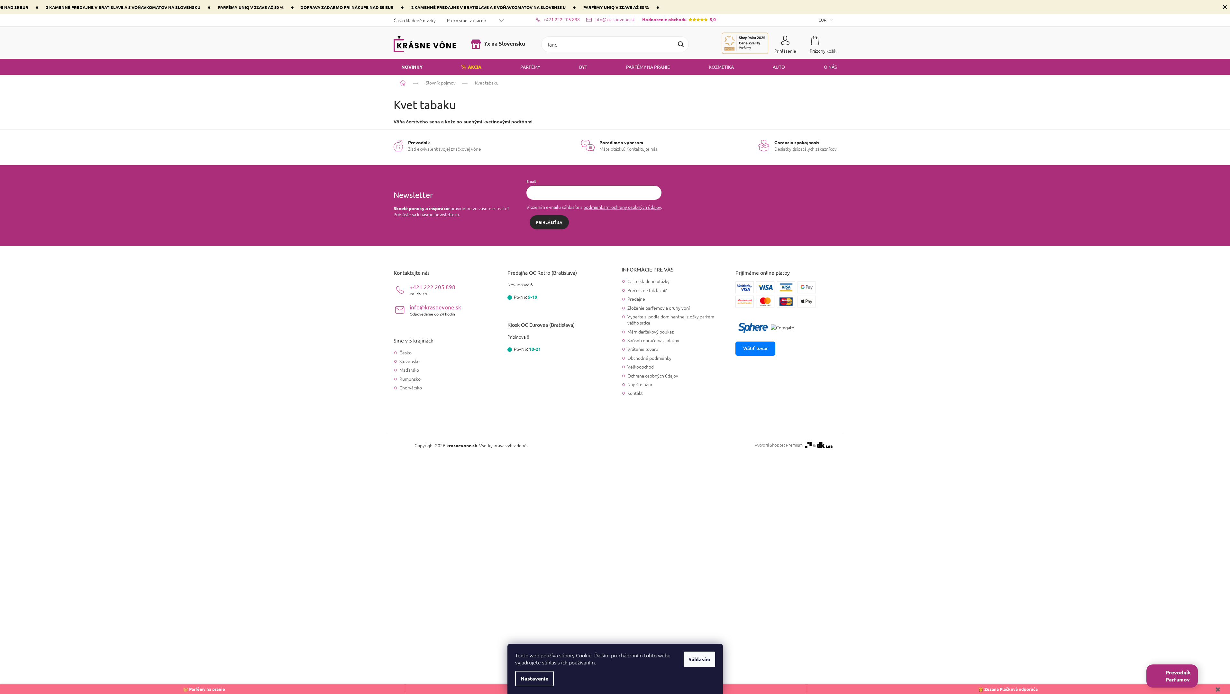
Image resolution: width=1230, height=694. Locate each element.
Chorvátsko (410, 388)
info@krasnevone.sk (435, 310)
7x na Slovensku (504, 43)
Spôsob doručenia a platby (653, 340)
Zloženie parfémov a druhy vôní (658, 308)
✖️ (1217, 689)
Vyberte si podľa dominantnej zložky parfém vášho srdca (670, 319)
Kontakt (635, 393)
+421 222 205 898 (432, 289)
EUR (823, 20)
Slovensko (409, 361)
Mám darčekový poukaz (650, 331)
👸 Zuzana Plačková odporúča (1008, 689)
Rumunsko (410, 379)
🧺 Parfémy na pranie (204, 689)
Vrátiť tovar (755, 348)
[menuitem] (408, 67)
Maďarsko (409, 370)
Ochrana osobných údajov (652, 375)
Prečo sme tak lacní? (466, 20)
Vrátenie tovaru (642, 349)
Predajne (636, 299)
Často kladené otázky (415, 20)
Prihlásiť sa (549, 222)
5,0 (679, 19)
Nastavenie (534, 678)
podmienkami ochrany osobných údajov (622, 207)
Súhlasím (699, 659)
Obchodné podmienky (649, 358)
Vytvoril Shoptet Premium (779, 445)
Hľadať (680, 44)
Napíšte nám (639, 384)
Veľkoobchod (640, 366)
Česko (405, 353)
